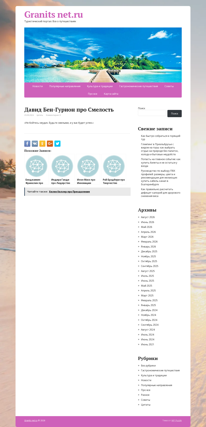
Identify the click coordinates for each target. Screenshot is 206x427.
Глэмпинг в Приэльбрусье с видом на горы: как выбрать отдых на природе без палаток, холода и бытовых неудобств (159, 149)
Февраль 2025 (149, 300)
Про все (92, 93)
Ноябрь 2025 (148, 256)
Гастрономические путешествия (138, 86)
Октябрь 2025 (149, 261)
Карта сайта (111, 93)
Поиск (141, 108)
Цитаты (40, 115)
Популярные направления (64, 86)
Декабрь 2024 (149, 310)
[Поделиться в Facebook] (27, 144)
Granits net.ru (53, 14)
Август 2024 (148, 329)
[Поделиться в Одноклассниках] (42, 144)
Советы (169, 86)
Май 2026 (146, 227)
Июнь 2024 (147, 339)
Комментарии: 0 (53, 115)
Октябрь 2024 (149, 320)
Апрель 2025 (148, 290)
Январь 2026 (148, 246)
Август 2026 (148, 217)
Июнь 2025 (147, 280)
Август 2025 (148, 271)
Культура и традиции (100, 86)
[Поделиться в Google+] (50, 144)
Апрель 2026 (148, 232)
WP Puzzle (176, 420)
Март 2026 (147, 236)
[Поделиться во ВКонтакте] (35, 144)
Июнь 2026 (147, 222)
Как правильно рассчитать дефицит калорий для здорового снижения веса (160, 193)
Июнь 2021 (147, 344)
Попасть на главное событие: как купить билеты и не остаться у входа (161, 162)
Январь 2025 (148, 305)
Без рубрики (148, 365)
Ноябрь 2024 (148, 315)
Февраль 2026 (149, 241)
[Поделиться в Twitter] (57, 144)
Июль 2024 (147, 334)
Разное (145, 394)
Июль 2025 (147, 276)
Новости (37, 86)
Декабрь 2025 (149, 251)
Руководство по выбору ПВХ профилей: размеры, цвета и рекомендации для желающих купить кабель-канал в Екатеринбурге (159, 177)
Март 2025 (147, 295)
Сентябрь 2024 (149, 324)
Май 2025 (146, 285)
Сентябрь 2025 (149, 266)
